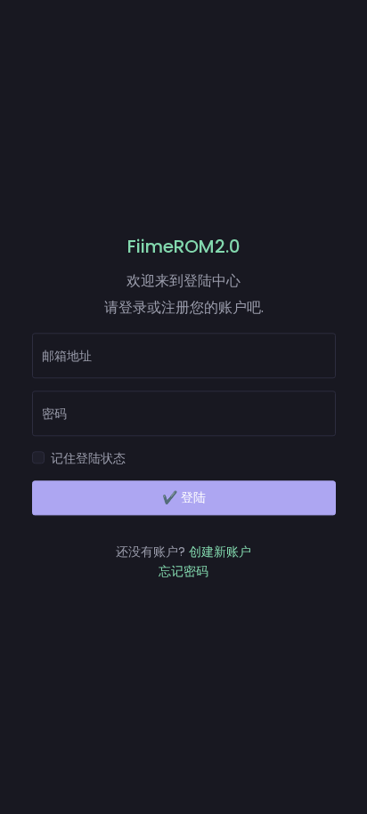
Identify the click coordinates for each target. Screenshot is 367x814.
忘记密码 (183, 572)
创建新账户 (220, 551)
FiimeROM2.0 (184, 246)
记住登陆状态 (88, 458)
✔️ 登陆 (184, 497)
